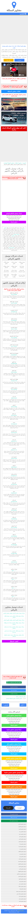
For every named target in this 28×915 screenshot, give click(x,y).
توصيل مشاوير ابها (23, 888)
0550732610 (14, 562)
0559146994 (14, 536)
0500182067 (14, 467)
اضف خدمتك (14, 641)
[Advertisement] (14, 29)
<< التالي (23, 705)
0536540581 (14, 510)
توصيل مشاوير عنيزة (22, 834)
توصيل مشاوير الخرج (22, 829)
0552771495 (14, 329)
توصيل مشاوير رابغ (23, 856)
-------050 (14, 570)
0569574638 (14, 458)
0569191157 (14, 441)
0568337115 (14, 449)
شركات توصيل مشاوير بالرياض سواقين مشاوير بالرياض (14, 613)
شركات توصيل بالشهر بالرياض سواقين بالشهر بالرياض (14, 620)
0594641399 (14, 501)
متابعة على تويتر (14, 817)
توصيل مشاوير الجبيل (22, 866)
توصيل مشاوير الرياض (22, 824)
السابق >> (5, 705)
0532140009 (14, 337)
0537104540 (14, 389)
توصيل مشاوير (16, 234)
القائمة (22, 14)
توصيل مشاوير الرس (22, 839)
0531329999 (14, 294)
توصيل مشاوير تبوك (22, 881)
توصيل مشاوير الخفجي (22, 876)
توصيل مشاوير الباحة (22, 901)
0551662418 (14, 424)
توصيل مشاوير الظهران (22, 871)
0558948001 (14, 320)
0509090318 (14, 311)
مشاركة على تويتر (14, 690)
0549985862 (14, 519)
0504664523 (14, 475)
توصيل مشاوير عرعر (22, 883)
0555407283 (14, 484)
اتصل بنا (19, 60)
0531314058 (14, 527)
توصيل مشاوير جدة (23, 849)
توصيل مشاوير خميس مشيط (21, 891)
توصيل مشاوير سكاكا (22, 886)
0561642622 (14, 415)
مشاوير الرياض (11, 247)
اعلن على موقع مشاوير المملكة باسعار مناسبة (14, 129)
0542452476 (14, 432)
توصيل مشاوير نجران (22, 898)
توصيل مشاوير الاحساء (22, 861)
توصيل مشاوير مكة (23, 844)
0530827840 (14, 553)
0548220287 (14, 493)
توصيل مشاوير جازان (22, 896)
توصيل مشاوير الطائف (22, 851)
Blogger (10, 914)
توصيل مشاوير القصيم (22, 826)
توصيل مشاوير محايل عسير (21, 893)
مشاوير (23, 49)
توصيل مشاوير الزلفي (22, 841)
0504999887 (14, 355)
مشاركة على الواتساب (14, 693)
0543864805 (14, 544)
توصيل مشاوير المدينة (22, 846)
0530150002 (14, 372)
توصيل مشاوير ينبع (23, 854)
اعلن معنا (9, 60)
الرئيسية (24, 163)
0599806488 (14, 363)
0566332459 (14, 398)
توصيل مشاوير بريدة (22, 831)
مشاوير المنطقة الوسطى (9, 163)
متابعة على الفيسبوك (14, 814)
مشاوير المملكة (14, 10)
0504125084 (14, 406)
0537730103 (14, 346)
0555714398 (14, 303)
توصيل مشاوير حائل (22, 836)
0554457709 (14, 380)
